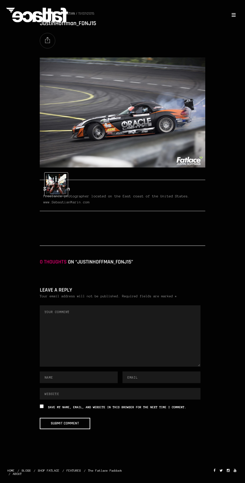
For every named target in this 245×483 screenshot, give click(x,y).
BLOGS (26, 470)
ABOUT (17, 474)
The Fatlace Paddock (105, 470)
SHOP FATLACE (48, 470)
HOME (11, 470)
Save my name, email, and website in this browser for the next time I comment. (117, 407)
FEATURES (74, 470)
